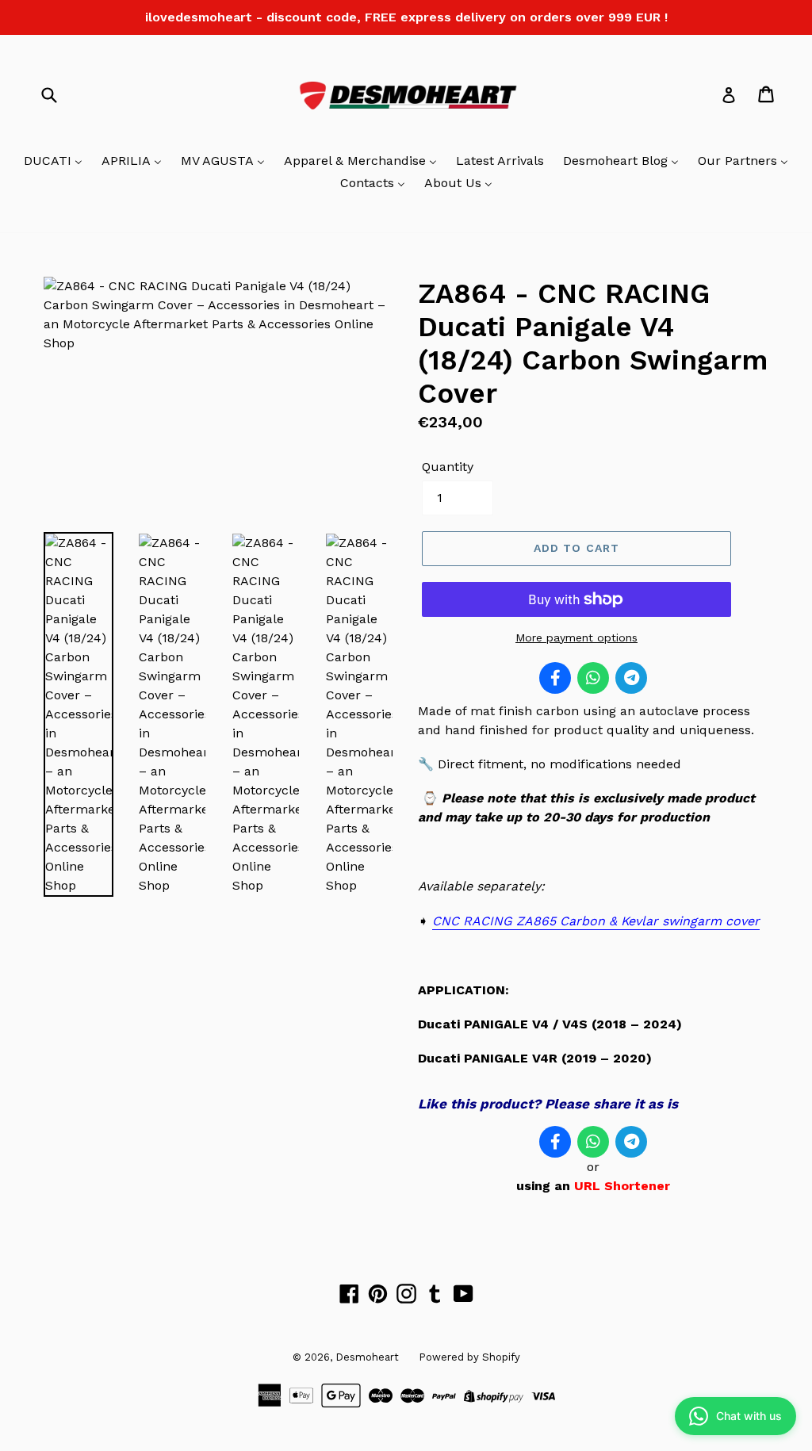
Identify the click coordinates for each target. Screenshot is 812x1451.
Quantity (447, 466)
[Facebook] (555, 678)
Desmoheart (367, 1357)
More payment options (576, 637)
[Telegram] (631, 678)
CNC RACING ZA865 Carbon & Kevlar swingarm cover (596, 920)
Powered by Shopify (469, 1357)
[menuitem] (53, 162)
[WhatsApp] (593, 678)
